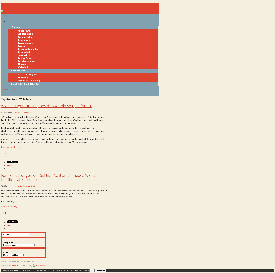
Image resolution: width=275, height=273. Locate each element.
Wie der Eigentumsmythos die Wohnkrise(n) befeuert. (46, 105)
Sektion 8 (18, 112)
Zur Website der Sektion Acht (25, 84)
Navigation (7, 4)
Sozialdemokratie (27, 61)
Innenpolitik (24, 55)
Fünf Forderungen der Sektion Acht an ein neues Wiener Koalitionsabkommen (49, 177)
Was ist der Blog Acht (28, 74)
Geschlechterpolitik (28, 49)
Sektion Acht (24, 58)
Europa (21, 46)
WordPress (16, 265)
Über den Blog (18, 70)
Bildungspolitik (25, 37)
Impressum (23, 77)
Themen (15, 27)
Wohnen (26, 112)
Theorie (22, 64)
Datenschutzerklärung (29, 80)
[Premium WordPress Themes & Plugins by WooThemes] (39, 265)
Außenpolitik (24, 30)
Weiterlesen (100, 270)
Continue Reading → (10, 147)
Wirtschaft (23, 67)
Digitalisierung (25, 43)
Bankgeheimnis (25, 33)
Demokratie (24, 40)
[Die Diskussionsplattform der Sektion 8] (6, 11)
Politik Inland (22, 186)
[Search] (31, 235)
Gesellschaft (24, 52)
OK (92, 270)
